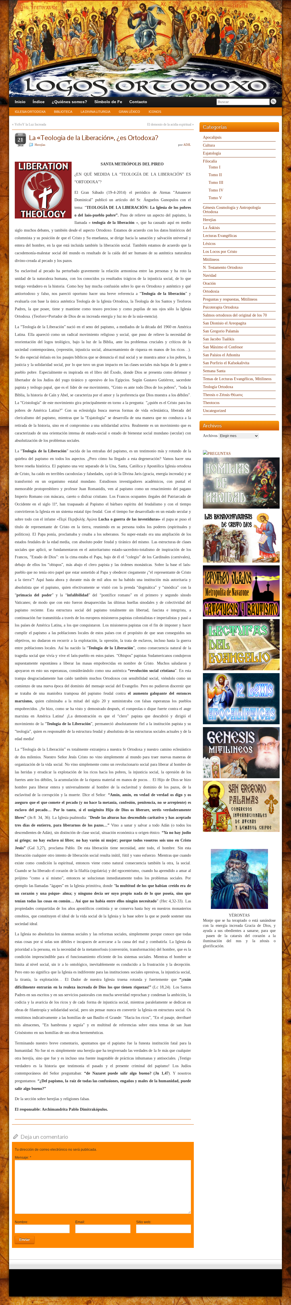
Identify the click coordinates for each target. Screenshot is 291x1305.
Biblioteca (63, 111)
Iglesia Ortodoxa (30, 111)
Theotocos (211, 403)
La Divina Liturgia (95, 111)
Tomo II (215, 175)
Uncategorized (214, 411)
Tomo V (215, 198)
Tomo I (215, 167)
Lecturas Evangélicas (220, 236)
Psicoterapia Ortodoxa (220, 307)
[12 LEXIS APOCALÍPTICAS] (241, 723)
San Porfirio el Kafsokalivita (226, 363)
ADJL (187, 144)
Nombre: (21, 1222)
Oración (209, 283)
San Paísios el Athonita (221, 355)
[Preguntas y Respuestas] (217, 453)
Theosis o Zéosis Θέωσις (223, 395)
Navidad (209, 275)
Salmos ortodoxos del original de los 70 (235, 315)
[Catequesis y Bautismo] (241, 615)
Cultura (209, 145)
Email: (80, 1222)
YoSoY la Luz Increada (30, 124)
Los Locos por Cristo (220, 251)
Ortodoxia (211, 291)
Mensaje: (23, 1158)
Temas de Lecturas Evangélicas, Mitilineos (237, 379)
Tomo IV (216, 190)
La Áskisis (211, 228)
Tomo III (216, 182)
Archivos (210, 436)
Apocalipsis (212, 137)
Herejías (40, 144)
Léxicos (209, 244)
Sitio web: (143, 1222)
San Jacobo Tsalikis (218, 339)
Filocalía (210, 161)
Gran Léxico (129, 111)
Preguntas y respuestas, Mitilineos (230, 299)
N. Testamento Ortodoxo (223, 267)
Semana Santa (214, 371)
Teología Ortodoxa (218, 387)
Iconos (155, 111)
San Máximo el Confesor (223, 347)
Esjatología (212, 153)
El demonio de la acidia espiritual (169, 124)
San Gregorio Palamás (221, 331)
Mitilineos (211, 259)
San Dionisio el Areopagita (224, 323)
